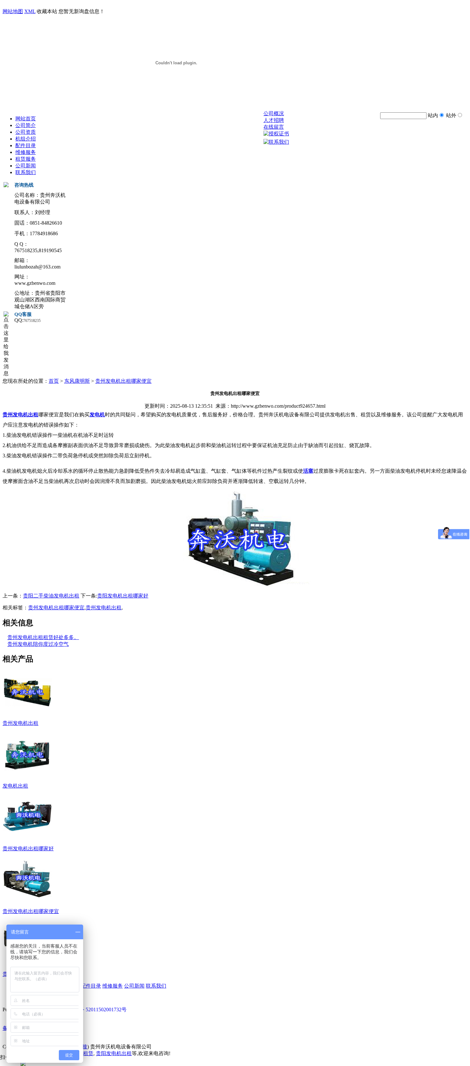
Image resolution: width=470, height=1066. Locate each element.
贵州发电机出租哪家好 (28, 848)
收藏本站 (47, 11)
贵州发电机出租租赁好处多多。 (43, 637)
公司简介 (25, 125)
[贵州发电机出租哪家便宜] (27, 899)
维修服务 (25, 152)
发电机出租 (15, 786)
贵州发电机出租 (103, 607)
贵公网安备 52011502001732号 (93, 1009)
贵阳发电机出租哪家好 (122, 595)
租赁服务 (25, 159)
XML (29, 11)
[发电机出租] (27, 774)
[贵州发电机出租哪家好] (27, 836)
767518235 (32, 320)
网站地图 (13, 11)
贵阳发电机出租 (114, 1053)
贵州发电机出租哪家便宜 (123, 381)
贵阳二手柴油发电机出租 (51, 595)
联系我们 (25, 172)
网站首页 (25, 118)
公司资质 (25, 132)
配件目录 (25, 145)
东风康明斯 (77, 381)
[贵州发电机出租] (27, 711)
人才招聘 (273, 120)
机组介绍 (25, 138)
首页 (54, 381)
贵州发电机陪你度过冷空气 (38, 644)
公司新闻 (25, 165)
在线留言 (273, 127)
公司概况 (273, 113)
